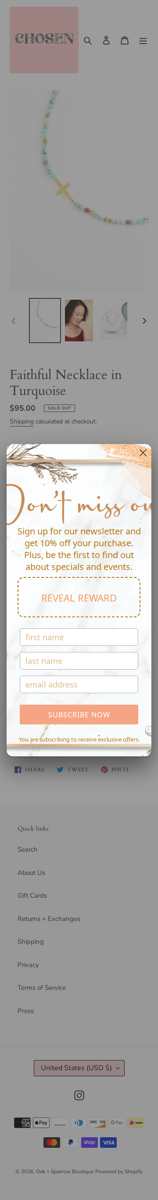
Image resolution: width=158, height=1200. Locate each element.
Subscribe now (79, 715)
